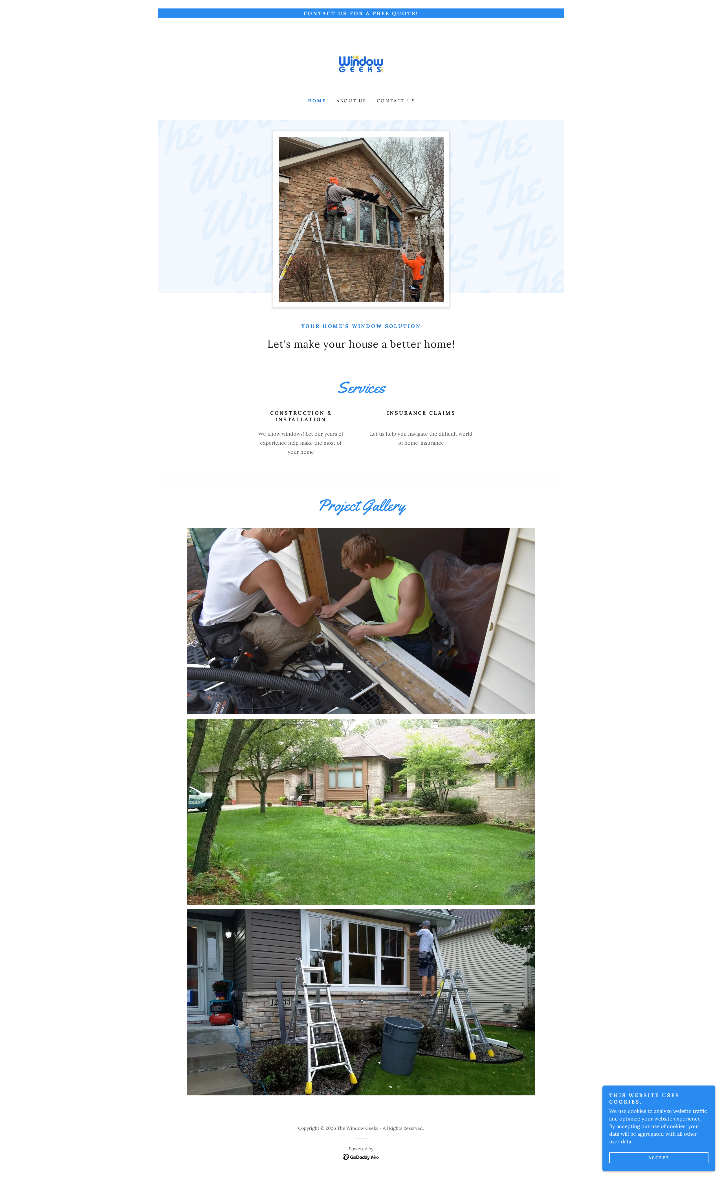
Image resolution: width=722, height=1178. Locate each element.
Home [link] (317, 100)
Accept (658, 1157)
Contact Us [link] (396, 100)
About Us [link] (351, 100)
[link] (361, 62)
